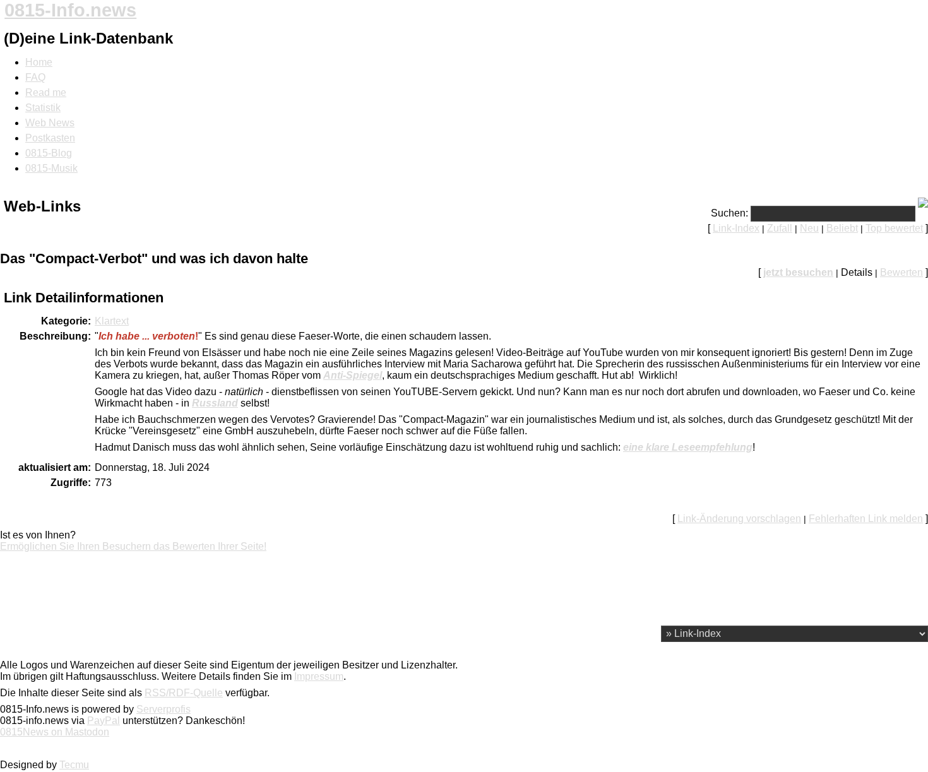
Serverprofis (163, 709)
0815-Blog (48, 153)
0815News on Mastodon (54, 732)
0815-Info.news (70, 10)
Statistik (43, 107)
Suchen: (729, 213)
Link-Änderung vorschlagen (739, 518)
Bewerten (901, 272)
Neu (809, 228)
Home (38, 62)
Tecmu (74, 764)
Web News (49, 122)
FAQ (35, 77)
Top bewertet (894, 228)
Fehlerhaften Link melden (866, 518)
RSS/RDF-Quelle (184, 692)
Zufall (779, 228)
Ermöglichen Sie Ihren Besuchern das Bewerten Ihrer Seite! (133, 546)
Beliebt (842, 228)
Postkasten (50, 138)
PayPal (103, 720)
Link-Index (736, 228)
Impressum (318, 676)
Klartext (112, 321)
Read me (45, 92)
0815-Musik (51, 168)
